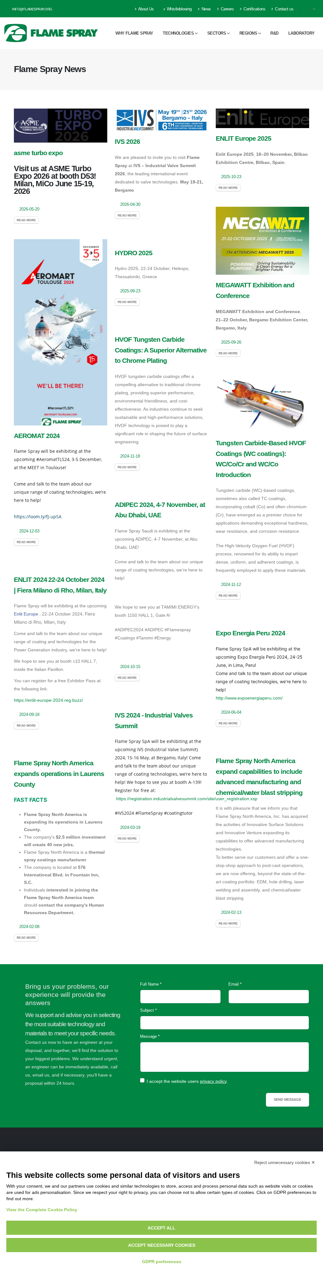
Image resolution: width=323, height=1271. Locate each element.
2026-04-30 (130, 204)
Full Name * (151, 984)
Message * (150, 1036)
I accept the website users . (187, 1081)
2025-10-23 (231, 177)
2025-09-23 (130, 291)
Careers (227, 9)
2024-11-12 (231, 584)
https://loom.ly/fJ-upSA (38, 517)
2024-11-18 (130, 456)
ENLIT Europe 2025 (243, 138)
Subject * (148, 1010)
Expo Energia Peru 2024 (250, 633)
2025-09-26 (231, 342)
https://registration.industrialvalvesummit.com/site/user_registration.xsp (186, 798)
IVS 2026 (127, 141)
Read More (26, 220)
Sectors (216, 33)
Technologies (178, 33)
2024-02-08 (29, 927)
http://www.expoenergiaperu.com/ (249, 697)
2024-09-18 (29, 714)
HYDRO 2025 (133, 252)
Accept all (161, 1227)
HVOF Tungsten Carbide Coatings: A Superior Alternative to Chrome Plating (161, 350)
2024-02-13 (231, 912)
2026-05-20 (29, 209)
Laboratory (301, 33)
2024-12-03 (29, 531)
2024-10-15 (130, 667)
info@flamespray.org (31, 9)
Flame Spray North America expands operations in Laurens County (59, 773)
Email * (235, 984)
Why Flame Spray (134, 33)
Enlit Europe (26, 613)
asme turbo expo (38, 152)
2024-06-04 (231, 712)
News (205, 9)
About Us (145, 9)
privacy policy (213, 1081)
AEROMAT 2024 (37, 435)
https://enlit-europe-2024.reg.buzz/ (48, 700)
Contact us (284, 9)
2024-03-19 (130, 827)
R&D (274, 33)
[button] (311, 9)
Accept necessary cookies (161, 1245)
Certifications (254, 9)
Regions (248, 33)
